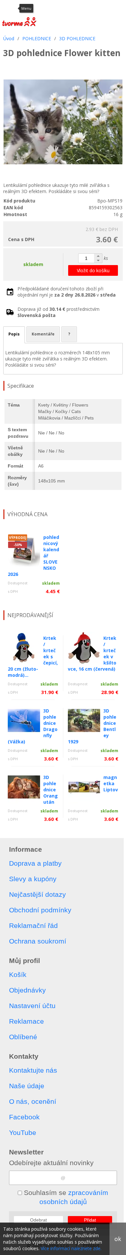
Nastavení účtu (32, 1005)
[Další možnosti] (119, 8)
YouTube (22, 1132)
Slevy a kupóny (33, 879)
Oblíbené (23, 1037)
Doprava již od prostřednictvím (58, 312)
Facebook (24, 1117)
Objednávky (27, 990)
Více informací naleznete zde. (71, 1248)
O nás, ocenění (32, 1101)
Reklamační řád (33, 925)
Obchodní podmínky (40, 910)
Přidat (90, 1220)
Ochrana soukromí (37, 941)
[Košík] (105, 8)
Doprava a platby (35, 863)
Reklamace (26, 1021)
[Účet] (73, 8)
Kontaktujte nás (33, 1070)
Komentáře (43, 334)
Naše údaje (26, 1086)
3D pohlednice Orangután (50, 789)
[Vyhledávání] (89, 8)
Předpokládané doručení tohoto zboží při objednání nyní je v (66, 292)
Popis (14, 334)
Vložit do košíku (93, 270)
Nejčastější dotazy (37, 894)
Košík (17, 974)
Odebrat (38, 1220)
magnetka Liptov (110, 783)
